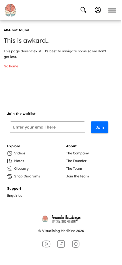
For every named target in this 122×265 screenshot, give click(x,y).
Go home (11, 66)
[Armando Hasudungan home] (10, 10)
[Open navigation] (112, 10)
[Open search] (83, 10)
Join (100, 127)
